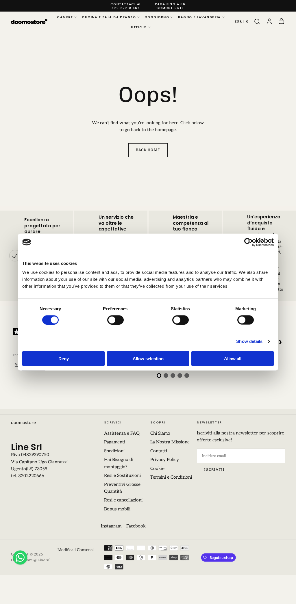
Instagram (111, 526)
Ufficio (139, 27)
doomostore (23, 422)
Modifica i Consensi (76, 549)
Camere (65, 17)
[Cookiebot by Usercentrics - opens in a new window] (248, 242)
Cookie (157, 468)
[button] (242, 21)
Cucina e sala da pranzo (109, 17)
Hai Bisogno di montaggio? (118, 463)
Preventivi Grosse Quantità (122, 488)
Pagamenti (114, 442)
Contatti (158, 451)
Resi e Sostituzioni (122, 475)
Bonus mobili (117, 509)
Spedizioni (114, 451)
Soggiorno (157, 17)
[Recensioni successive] (280, 342)
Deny (63, 358)
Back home (148, 150)
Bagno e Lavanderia (199, 17)
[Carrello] (281, 21)
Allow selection (148, 358)
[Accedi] (269, 22)
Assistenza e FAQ (122, 433)
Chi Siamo (160, 433)
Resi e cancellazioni (123, 500)
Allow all (232, 358)
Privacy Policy (164, 459)
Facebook (136, 526)
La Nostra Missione (170, 442)
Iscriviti (214, 469)
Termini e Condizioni (171, 477)
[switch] (115, 319)
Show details (249, 341)
